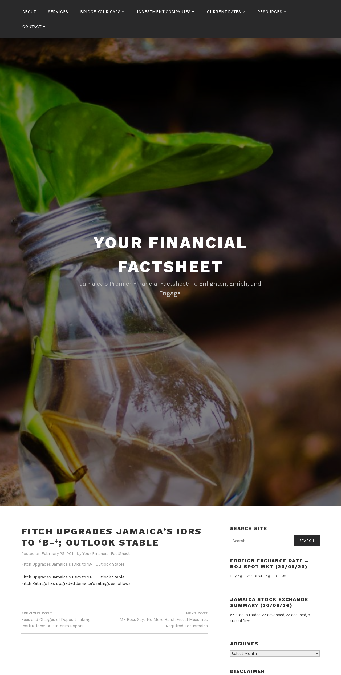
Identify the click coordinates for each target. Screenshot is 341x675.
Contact (32, 26)
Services (58, 11)
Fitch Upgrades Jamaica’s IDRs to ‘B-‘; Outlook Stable (72, 564)
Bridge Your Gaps (100, 11)
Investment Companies (163, 11)
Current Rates (224, 11)
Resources (269, 11)
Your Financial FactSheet (106, 553)
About (29, 11)
